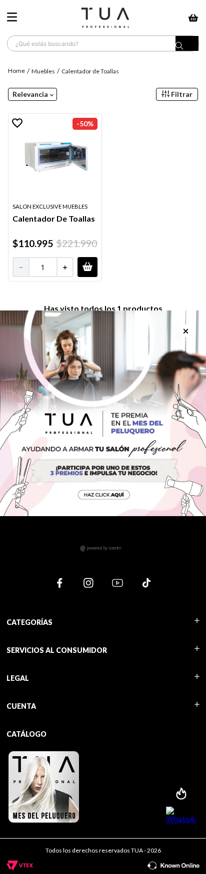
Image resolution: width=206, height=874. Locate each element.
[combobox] (103, 43)
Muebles (43, 71)
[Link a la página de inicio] (17, 70)
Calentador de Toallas (90, 71)
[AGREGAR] (88, 267)
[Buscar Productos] (187, 46)
